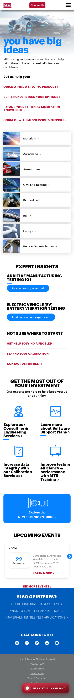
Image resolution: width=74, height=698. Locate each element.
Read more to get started (28, 288)
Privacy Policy (37, 668)
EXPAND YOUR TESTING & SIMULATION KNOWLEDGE (31, 108)
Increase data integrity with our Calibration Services (17, 469)
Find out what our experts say (31, 317)
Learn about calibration (28, 353)
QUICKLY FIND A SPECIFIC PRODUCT (29, 86)
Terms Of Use (37, 673)
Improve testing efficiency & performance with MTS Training (55, 471)
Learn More (42, 573)
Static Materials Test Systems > (37, 604)
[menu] (68, 5)
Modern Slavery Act (37, 683)
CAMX (13, 547)
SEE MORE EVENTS (35, 586)
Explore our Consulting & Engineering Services (15, 430)
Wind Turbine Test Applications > (37, 611)
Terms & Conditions (37, 678)
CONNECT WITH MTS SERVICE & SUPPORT (33, 120)
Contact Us (37, 5)
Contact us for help (23, 363)
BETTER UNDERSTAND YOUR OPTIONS (30, 96)
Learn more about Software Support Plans (55, 428)
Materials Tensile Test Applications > (37, 617)
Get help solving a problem (29, 343)
